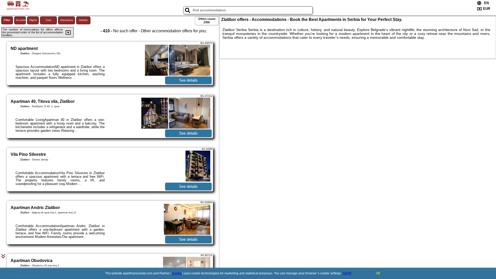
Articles (83, 20)
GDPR (347, 273)
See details (188, 80)
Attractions (66, 20)
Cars (48, 20)
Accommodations (21, 20)
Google (177, 273)
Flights (33, 20)
